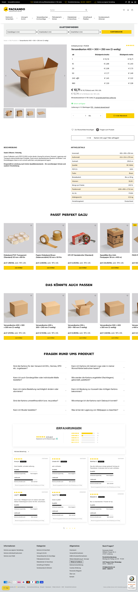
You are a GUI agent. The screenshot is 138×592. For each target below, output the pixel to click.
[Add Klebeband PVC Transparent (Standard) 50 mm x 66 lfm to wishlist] (31, 225)
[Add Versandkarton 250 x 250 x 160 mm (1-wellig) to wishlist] (95, 295)
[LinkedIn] (132, 2)
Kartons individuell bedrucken (13, 553)
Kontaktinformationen (70, 587)
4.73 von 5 (49, 437)
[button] (130, 45)
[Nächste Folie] (65, 76)
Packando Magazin (75, 571)
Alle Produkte (13, 40)
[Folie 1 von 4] (8, 113)
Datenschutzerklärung (76, 565)
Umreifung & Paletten (43, 565)
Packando (10, 587)
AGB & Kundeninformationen (78, 556)
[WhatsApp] (135, 2)
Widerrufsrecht (56, 587)
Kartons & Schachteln (43, 550)
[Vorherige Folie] (5, 76)
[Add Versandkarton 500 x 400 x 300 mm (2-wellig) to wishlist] (127, 295)
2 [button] (66, 528)
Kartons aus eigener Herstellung (13, 550)
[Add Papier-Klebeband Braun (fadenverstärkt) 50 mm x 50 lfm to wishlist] (63, 225)
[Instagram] (129, 2)
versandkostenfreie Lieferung (105, 98)
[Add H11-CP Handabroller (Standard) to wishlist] (95, 225)
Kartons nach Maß (9, 556)
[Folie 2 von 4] (19, 113)
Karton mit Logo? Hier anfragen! (106, 138)
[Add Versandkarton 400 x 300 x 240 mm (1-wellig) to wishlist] (63, 295)
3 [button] (69, 528)
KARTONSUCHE (116, 32)
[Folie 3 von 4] (30, 113)
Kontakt (4, 2)
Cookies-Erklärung (75, 568)
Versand (42, 587)
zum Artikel (18, 268)
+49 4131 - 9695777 (85, 2)
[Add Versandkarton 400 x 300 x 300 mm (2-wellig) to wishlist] (31, 295)
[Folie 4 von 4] (41, 113)
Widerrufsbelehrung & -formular (79, 559)
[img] (18, 459)
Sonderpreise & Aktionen (44, 568)
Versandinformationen (14, 2)
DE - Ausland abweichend (100, 107)
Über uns (72, 574)
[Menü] (135, 576)
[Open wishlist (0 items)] (124, 10)
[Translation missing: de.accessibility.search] (69, 10)
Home (5, 40)
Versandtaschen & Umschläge (46, 556)
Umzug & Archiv (42, 553)
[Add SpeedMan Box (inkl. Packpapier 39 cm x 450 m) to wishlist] (127, 225)
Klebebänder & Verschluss (45, 562)
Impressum (73, 550)
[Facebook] (126, 2)
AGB (62, 587)
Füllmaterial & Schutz (43, 559)
